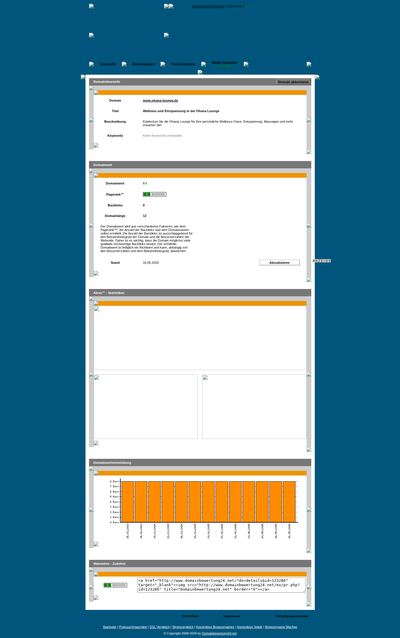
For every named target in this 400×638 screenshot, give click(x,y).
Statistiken (190, 616)
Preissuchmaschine (133, 627)
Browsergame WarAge (281, 627)
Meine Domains (225, 64)
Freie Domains (183, 64)
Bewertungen (143, 64)
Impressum (231, 616)
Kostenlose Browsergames (215, 627)
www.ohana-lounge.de (160, 100)
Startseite (108, 64)
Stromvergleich (183, 627)
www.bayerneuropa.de (208, 6)
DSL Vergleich (160, 627)
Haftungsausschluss (292, 616)
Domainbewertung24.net (219, 633)
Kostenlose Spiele (249, 627)
